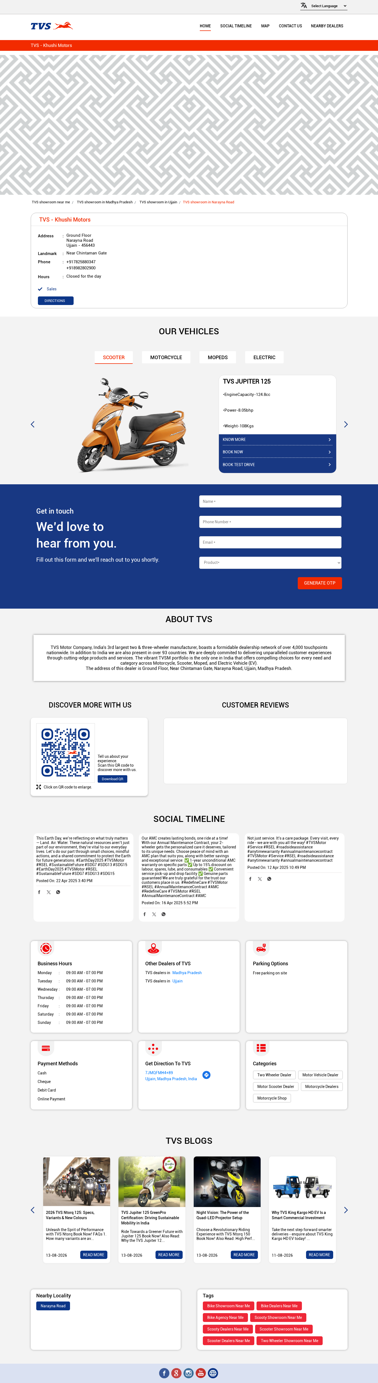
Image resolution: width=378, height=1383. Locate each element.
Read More (93, 1255)
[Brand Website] (213, 1373)
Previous (32, 424)
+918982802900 (80, 267)
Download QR (112, 779)
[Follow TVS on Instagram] (189, 1373)
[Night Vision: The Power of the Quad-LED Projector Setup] (227, 1181)
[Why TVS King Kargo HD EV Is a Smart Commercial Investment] (302, 1181)
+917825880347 (80, 261)
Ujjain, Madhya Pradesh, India (171, 1079)
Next (345, 424)
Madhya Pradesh (187, 973)
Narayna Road (53, 1306)
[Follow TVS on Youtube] (201, 1373)
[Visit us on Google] (176, 1373)
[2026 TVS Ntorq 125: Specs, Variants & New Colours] (76, 1181)
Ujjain (177, 981)
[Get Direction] (206, 1078)
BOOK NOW (233, 452)
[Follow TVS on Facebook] (164, 1373)
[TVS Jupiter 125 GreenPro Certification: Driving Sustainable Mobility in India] (151, 1181)
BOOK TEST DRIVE (239, 464)
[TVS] (52, 26)
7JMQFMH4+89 (159, 1073)
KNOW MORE (234, 439)
